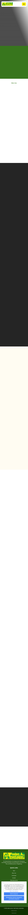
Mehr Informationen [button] (14, 891)
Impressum (14, 913)
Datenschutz (14, 910)
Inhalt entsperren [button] (14, 893)
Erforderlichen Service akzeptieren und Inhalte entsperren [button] (14, 898)
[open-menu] (24, 4)
